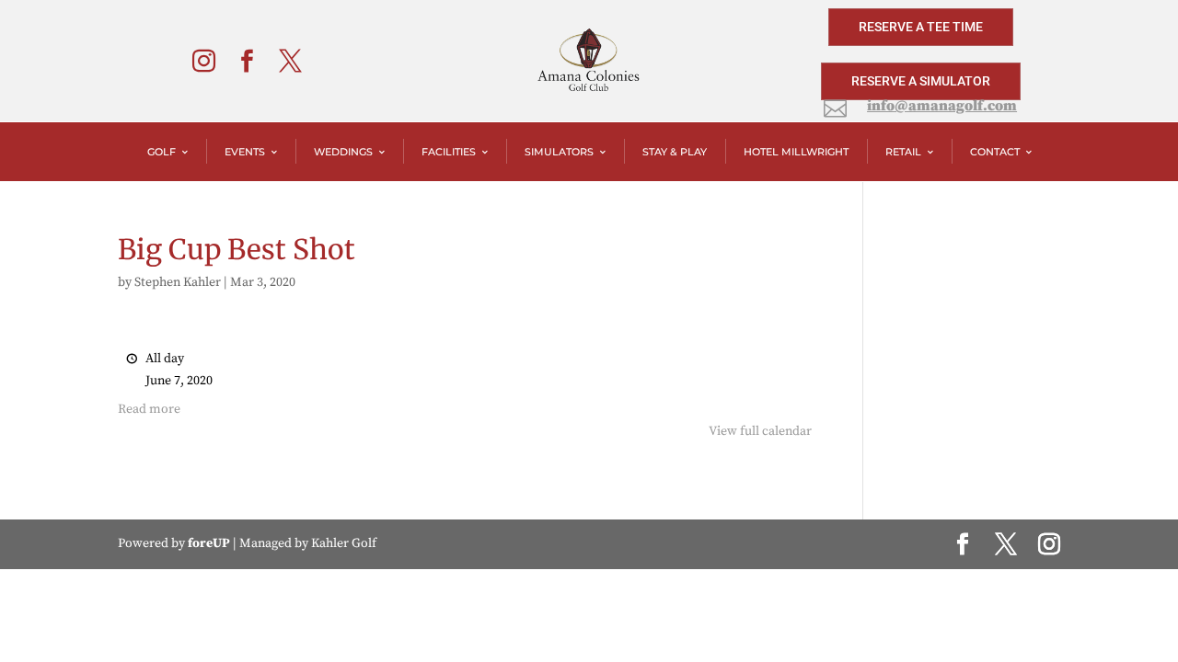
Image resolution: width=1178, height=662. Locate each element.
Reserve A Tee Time (921, 26)
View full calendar (760, 431)
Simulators (559, 151)
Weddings (343, 151)
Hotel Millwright (796, 151)
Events (245, 151)
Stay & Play (674, 151)
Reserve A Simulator (920, 81)
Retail (903, 151)
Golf (161, 151)
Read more (149, 409)
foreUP (209, 543)
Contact (995, 151)
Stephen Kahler (177, 282)
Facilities (449, 151)
